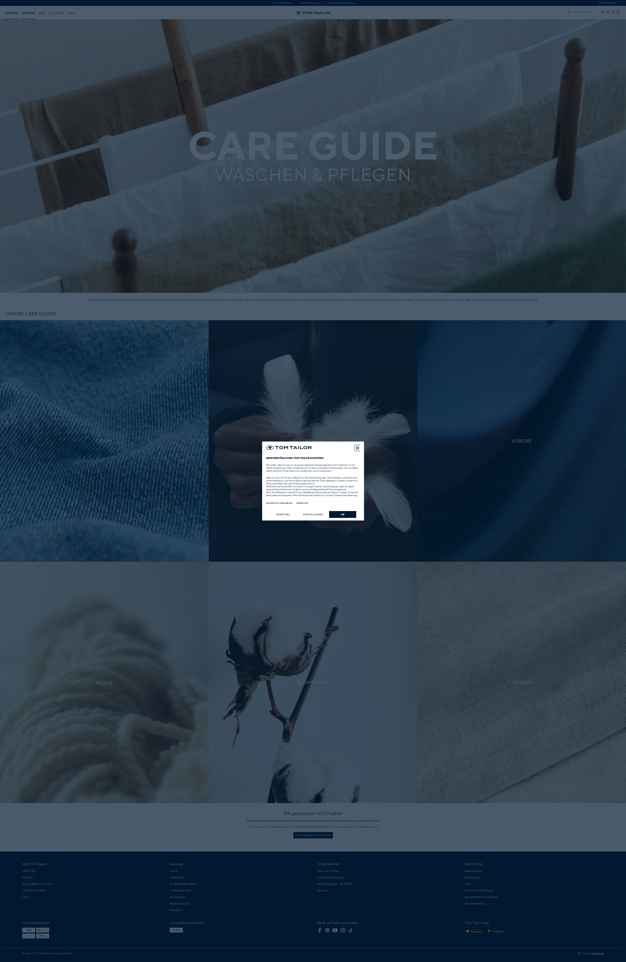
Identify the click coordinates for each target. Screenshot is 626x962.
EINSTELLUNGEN (313, 514)
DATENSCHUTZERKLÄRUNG (279, 503)
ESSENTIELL (283, 514)
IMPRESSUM (302, 503)
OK (342, 514)
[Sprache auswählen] (357, 448)
